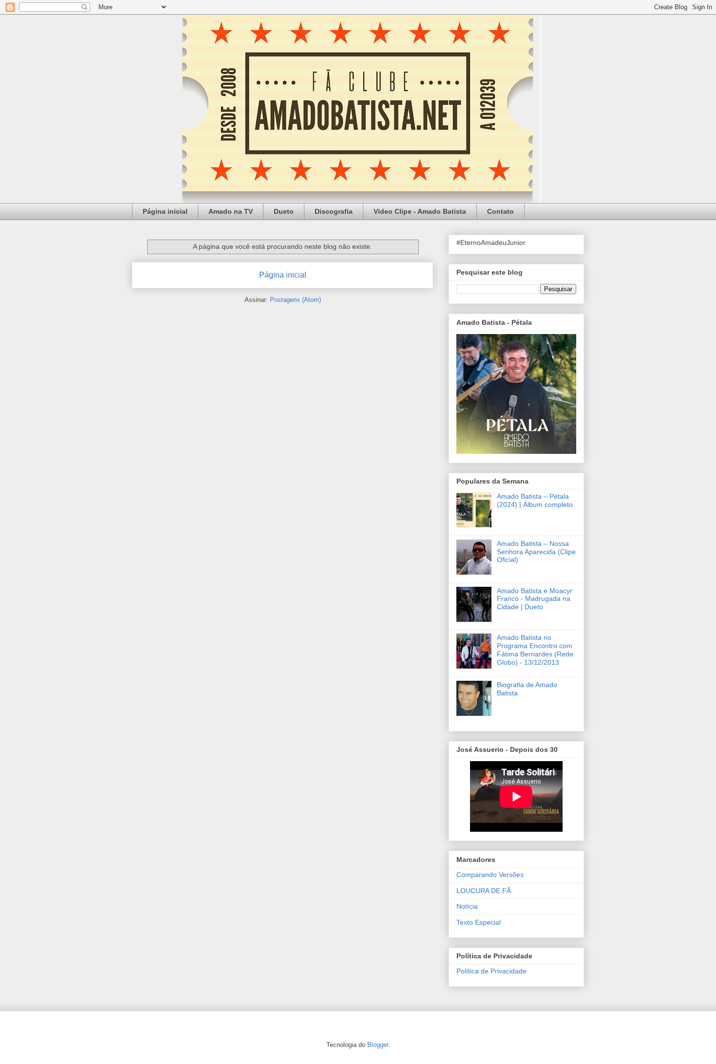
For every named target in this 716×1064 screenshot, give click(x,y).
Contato (500, 211)
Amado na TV (230, 211)
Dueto (284, 211)
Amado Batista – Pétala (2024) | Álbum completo (535, 500)
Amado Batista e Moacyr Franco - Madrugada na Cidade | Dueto (534, 599)
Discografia (334, 211)
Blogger (377, 1044)
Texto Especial (478, 922)
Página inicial (165, 211)
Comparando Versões (490, 874)
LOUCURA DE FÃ (483, 891)
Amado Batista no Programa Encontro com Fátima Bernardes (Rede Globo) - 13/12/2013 (535, 650)
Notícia (467, 906)
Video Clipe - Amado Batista (420, 211)
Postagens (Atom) (295, 299)
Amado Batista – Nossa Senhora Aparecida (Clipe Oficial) (536, 552)
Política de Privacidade (491, 971)
